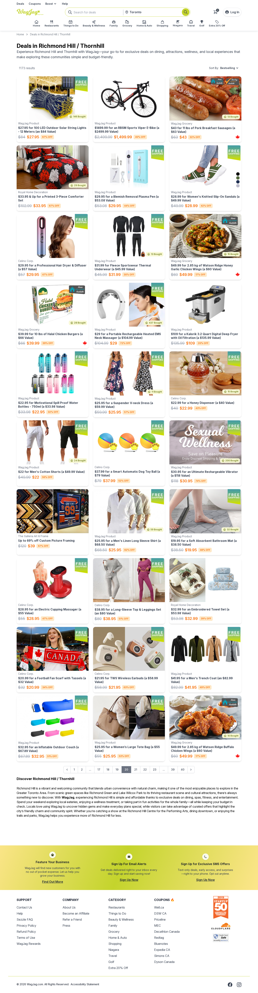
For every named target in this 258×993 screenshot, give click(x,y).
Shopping (114, 944)
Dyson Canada (164, 962)
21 (135, 769)
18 (108, 769)
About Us (69, 907)
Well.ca (159, 907)
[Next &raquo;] (191, 769)
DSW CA (160, 913)
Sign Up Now (129, 880)
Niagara (113, 950)
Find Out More (52, 882)
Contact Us (24, 907)
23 (154, 769)
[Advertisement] (129, 829)
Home (20, 34)
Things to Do (117, 913)
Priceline (160, 919)
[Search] (185, 12)
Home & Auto (117, 938)
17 (98, 769)
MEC (157, 925)
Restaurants (116, 907)
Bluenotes (161, 944)
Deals (20, 3)
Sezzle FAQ (25, 919)
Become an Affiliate (76, 913)
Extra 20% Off (118, 968)
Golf (111, 962)
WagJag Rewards (29, 944)
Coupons (35, 3)
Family (112, 925)
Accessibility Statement (85, 984)
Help (65, 3)
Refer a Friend (72, 919)
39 (173, 769)
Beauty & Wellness (121, 919)
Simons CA (161, 956)
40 (182, 769)
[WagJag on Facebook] (230, 984)
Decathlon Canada (167, 931)
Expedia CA (162, 950)
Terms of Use (26, 938)
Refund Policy (26, 931)
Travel (112, 956)
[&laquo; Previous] (67, 769)
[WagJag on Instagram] (239, 984)
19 (117, 769)
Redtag (159, 938)
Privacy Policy (26, 925)
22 (145, 769)
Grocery (114, 931)
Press (66, 925)
